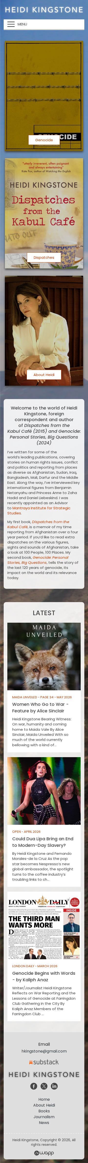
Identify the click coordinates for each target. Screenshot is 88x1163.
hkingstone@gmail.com (44, 1051)
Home (44, 1099)
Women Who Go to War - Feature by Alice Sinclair (44, 687)
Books (44, 1111)
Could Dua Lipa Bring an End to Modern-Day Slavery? (44, 822)
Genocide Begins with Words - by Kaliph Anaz (44, 956)
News (44, 1122)
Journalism (44, 1117)
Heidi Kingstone (44, 9)
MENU (22, 24)
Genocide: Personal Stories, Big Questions (37, 560)
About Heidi (44, 1105)
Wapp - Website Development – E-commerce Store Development (44, 1153)
